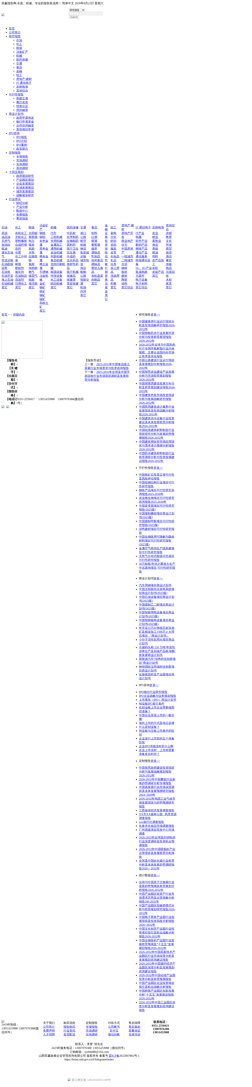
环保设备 (56, 275)
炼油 (4, 248)
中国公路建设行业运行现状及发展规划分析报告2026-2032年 (156, 364)
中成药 (71, 256)
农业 (155, 233)
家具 (169, 283)
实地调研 (22, 164)
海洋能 (33, 283)
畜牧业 (156, 240)
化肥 (18, 252)
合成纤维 (21, 244)
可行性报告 (16, 94)
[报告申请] (7, 406)
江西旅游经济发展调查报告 (156, 810)
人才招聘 (49, 1034)
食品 (19, 67)
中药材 (71, 233)
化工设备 (56, 279)
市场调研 (22, 160)
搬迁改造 (22, 102)
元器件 (140, 275)
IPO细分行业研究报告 (153, 692)
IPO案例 (21, 144)
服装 (113, 248)
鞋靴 (113, 283)
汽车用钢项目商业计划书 (155, 585)
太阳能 (33, 233)
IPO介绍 (21, 141)
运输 (83, 256)
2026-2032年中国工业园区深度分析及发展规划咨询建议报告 (157, 1006)
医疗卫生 (73, 248)
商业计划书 (16, 113)
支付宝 (114, 1030)
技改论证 (22, 106)
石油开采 (7, 275)
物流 (83, 248)
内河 (83, 291)
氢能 (31, 264)
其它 (4, 287)
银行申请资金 (25, 121)
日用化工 (21, 283)
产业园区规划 (25, 179)
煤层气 (33, 275)
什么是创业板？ (149, 726)
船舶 (83, 271)
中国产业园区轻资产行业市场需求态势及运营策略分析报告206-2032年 (156, 897)
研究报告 (15, 36)
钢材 (124, 268)
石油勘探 (7, 264)
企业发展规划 (25, 183)
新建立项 (22, 98)
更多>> (155, 314)
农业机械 (56, 252)
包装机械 (56, 256)
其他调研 (22, 168)
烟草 (94, 248)
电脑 (138, 237)
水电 (31, 252)
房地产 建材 (24, 79)
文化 (169, 240)
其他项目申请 (25, 129)
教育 (169, 237)
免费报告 (22, 214)
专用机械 (56, 240)
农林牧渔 (22, 86)
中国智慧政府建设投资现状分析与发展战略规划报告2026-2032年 (156, 771)
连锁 (169, 233)
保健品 (71, 275)
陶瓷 (124, 279)
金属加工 (56, 244)
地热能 (33, 268)
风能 (31, 248)
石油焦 (5, 271)
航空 (83, 240)
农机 (155, 268)
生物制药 (73, 240)
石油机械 (7, 283)
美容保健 (73, 283)
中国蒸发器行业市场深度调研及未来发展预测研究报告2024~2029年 (156, 790)
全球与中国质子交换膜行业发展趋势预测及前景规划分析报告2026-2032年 (156, 886)
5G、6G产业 (144, 268)
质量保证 (134, 1030)
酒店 (169, 256)
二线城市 (127, 260)
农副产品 (158, 271)
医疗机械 (73, 271)
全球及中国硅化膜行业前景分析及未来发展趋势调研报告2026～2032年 (156, 864)
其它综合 (127, 287)
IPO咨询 (14, 133)
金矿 (42, 283)
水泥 (124, 264)
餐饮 (169, 260)
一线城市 (127, 256)
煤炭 (31, 244)
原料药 (71, 244)
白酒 (94, 237)
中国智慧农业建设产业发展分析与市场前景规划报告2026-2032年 (156, 375)
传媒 (169, 264)
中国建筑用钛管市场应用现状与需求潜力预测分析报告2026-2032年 (156, 445)
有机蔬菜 (97, 275)
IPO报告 (21, 137)
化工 (19, 44)
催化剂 (19, 271)
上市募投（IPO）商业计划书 (157, 699)
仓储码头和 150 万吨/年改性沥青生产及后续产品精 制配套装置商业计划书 (157, 651)
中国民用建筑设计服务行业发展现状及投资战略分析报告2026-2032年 (156, 410)
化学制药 (73, 237)
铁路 (83, 244)
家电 (113, 233)
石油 (19, 40)
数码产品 (141, 244)
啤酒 (94, 240)
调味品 (95, 252)
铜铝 (42, 237)
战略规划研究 (25, 195)
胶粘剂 (19, 268)
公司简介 (15, 32)
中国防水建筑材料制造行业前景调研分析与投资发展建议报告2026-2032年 (156, 457)
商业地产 (127, 240)
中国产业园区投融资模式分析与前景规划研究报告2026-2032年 (157, 909)
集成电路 (141, 271)
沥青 (4, 268)
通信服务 (141, 256)
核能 (31, 279)
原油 (4, 233)
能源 (19, 47)
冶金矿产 (22, 51)
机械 (19, 55)
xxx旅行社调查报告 (151, 822)
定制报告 (15, 152)
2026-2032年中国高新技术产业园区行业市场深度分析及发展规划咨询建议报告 (157, 955)
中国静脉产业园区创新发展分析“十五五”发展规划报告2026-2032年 (156, 994)
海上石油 (7, 279)
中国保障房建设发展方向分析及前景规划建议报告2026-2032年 (157, 387)
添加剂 (19, 279)
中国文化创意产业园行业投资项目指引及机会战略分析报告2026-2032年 (156, 932)
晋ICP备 (114, 1055)
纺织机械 (56, 283)
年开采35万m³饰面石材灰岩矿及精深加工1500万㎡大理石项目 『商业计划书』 (157, 631)
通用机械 (56, 248)
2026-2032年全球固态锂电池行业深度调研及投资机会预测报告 (157, 841)
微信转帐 (114, 1034)
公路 (83, 237)
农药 (18, 248)
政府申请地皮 (25, 117)
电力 (31, 240)
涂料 (124, 283)
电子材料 (141, 283)
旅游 (169, 252)
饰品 (169, 268)
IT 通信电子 (24, 82)
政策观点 (22, 148)
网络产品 (141, 248)
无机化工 (21, 237)
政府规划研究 (25, 175)
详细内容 (19, 314)
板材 (124, 271)
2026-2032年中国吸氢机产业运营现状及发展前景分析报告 (157, 853)
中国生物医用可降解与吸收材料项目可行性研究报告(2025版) (156, 540)
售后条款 (134, 1026)
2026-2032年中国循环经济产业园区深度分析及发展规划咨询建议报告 (157, 967)
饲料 (155, 256)
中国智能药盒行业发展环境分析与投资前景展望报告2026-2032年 (156, 336)
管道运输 (7, 260)
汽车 (53, 233)
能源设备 (56, 271)
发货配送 (69, 1034)
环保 (169, 244)
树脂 (18, 264)
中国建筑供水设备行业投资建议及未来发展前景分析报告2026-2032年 (156, 422)
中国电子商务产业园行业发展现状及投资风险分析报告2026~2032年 (156, 920)
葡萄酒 (95, 244)
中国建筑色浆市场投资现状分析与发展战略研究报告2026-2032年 (156, 398)
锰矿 (42, 299)
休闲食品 (97, 260)
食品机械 (56, 260)
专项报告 (22, 156)
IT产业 (140, 233)
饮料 (94, 233)
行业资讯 (15, 199)
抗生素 (71, 252)
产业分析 (22, 206)
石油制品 (21, 275)
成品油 (5, 237)
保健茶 (71, 279)
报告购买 (69, 1026)
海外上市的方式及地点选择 (156, 723)
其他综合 (22, 90)
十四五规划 (16, 172)
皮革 (113, 252)
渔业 (155, 244)
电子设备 (141, 279)
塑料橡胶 (21, 240)
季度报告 (22, 218)
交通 (19, 63)
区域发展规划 (25, 187)
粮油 (155, 252)
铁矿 (42, 291)
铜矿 (42, 287)
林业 (155, 237)
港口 (83, 233)
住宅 (124, 244)
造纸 (113, 244)
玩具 (113, 264)
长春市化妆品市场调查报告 (156, 825)
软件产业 (141, 240)
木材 (169, 279)
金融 (19, 71)
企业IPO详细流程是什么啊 (156, 746)
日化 (113, 237)
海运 (83, 268)
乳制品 (95, 256)
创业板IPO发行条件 (151, 703)
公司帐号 (114, 1026)
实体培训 (134, 1034)
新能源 (33, 237)
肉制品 (95, 279)
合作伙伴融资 (25, 125)
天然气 (5, 240)
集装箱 (84, 252)
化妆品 (115, 256)
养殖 (155, 248)
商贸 (169, 248)
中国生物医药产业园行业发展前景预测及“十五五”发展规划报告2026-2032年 (156, 944)
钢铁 (42, 233)
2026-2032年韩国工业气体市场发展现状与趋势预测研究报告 (157, 802)
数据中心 (22, 210)
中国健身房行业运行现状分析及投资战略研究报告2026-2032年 (157, 325)
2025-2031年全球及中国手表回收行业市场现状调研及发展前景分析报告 (107, 375)
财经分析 (22, 203)
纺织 (113, 240)
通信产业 (141, 252)
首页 (12, 28)
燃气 (31, 271)
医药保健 (22, 59)
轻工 (19, 75)
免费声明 (49, 1030)
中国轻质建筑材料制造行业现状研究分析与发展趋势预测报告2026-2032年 (156, 433)
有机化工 (21, 233)
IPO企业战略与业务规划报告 (157, 695)
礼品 (113, 260)
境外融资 (22, 110)
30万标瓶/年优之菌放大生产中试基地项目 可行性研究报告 (157, 567)
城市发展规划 (25, 191)
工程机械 (56, 237)
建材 (124, 275)
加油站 (5, 244)
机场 (83, 287)
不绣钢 (43, 271)
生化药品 (73, 260)
